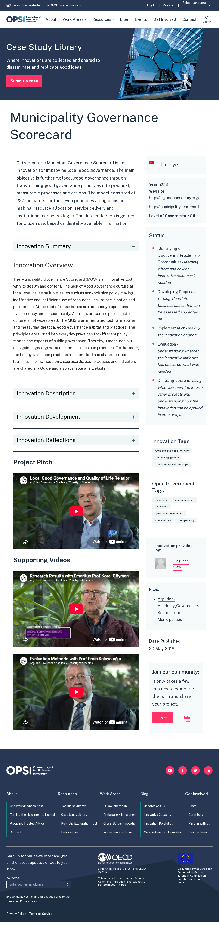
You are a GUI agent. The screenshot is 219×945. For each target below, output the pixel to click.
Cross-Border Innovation (120, 823)
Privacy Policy (28, 901)
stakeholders (163, 520)
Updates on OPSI (155, 806)
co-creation (162, 499)
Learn (193, 806)
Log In (151, 5)
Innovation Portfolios (117, 832)
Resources (104, 22)
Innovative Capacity (157, 814)
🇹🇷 (151, 162)
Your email (13, 878)
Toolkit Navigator (73, 806)
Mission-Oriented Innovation (163, 832)
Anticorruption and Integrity (172, 450)
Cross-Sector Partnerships (171, 464)
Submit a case (24, 81)
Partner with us (199, 823)
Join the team (198, 832)
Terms (10, 901)
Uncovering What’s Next (26, 806)
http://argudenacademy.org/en (176, 198)
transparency (186, 520)
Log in (162, 717)
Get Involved (196, 794)
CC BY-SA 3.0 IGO (115, 885)
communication (184, 499)
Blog (144, 794)
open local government (169, 513)
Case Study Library (74, 814)
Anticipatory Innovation (119, 814)
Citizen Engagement (167, 457)
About (11, 794)
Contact (15, 832)
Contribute (196, 814)
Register (169, 5)
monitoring (161, 506)
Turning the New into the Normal (32, 814)
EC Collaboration (115, 806)
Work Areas (76, 22)
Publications (69, 832)
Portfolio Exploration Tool (79, 823)
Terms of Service (40, 913)
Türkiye (169, 165)
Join (187, 718)
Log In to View (181, 564)
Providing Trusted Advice (27, 823)
